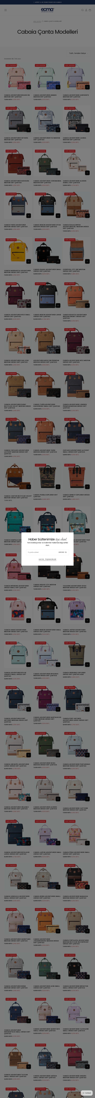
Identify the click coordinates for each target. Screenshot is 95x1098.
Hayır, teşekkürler (47, 559)
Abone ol (63, 552)
